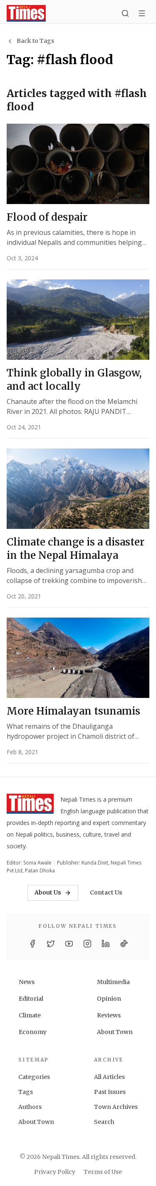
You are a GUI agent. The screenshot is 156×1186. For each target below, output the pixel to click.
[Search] (125, 13)
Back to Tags (35, 41)
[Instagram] (87, 943)
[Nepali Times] (30, 805)
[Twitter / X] (50, 943)
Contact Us (106, 892)
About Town (115, 1032)
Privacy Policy (54, 1172)
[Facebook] (32, 943)
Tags (25, 1092)
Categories (34, 1077)
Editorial (31, 998)
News (27, 982)
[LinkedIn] (105, 943)
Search (104, 1122)
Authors (30, 1107)
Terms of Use (103, 1172)
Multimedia (113, 982)
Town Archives (116, 1107)
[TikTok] (123, 943)
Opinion (109, 998)
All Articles (109, 1077)
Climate (30, 1015)
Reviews (109, 1015)
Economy (33, 1032)
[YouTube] (69, 943)
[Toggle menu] (141, 13)
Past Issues (110, 1092)
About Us (48, 892)
